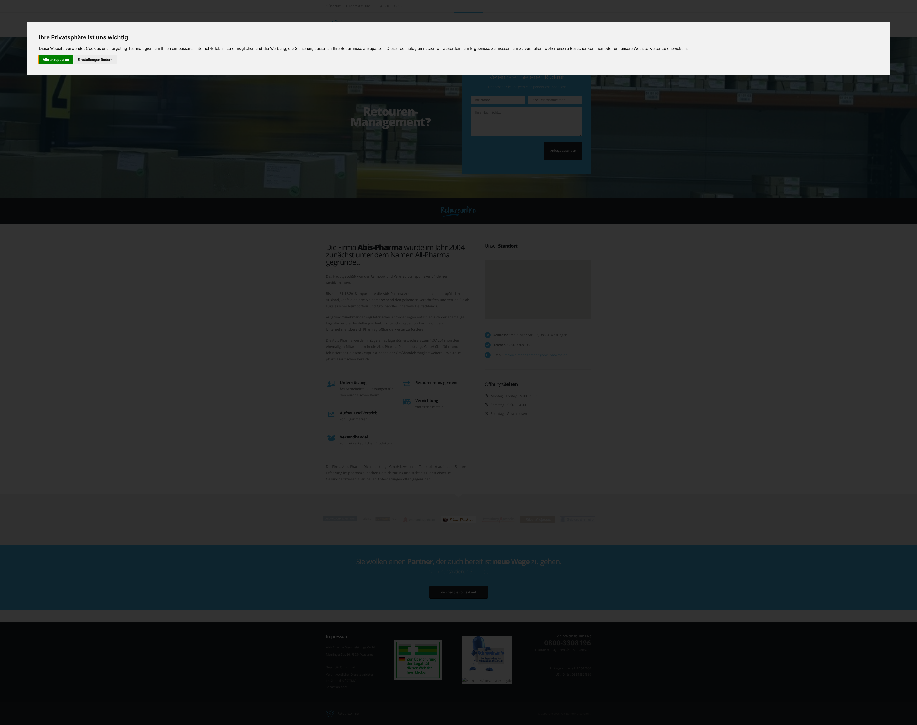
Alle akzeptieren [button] (56, 59)
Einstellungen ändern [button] (95, 59)
